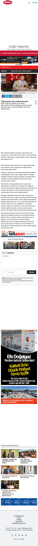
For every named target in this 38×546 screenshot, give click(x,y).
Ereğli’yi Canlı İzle (6, 67)
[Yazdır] (16, 96)
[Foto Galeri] (36, 2)
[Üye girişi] (22, 535)
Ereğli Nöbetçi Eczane (19, 523)
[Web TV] (33, 2)
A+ (36, 101)
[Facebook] (3, 96)
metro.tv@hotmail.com (25, 528)
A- (36, 103)
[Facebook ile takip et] (12, 535)
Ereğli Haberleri (19, 516)
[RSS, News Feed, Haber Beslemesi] (19, 535)
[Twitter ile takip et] (15, 535)
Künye (19, 518)
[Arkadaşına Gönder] (13, 96)
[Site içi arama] (26, 535)
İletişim (19, 519)
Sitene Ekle (19, 521)
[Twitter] (6, 96)
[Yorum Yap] (20, 96)
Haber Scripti (17, 539)
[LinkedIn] (10, 96)
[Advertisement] (19, 24)
